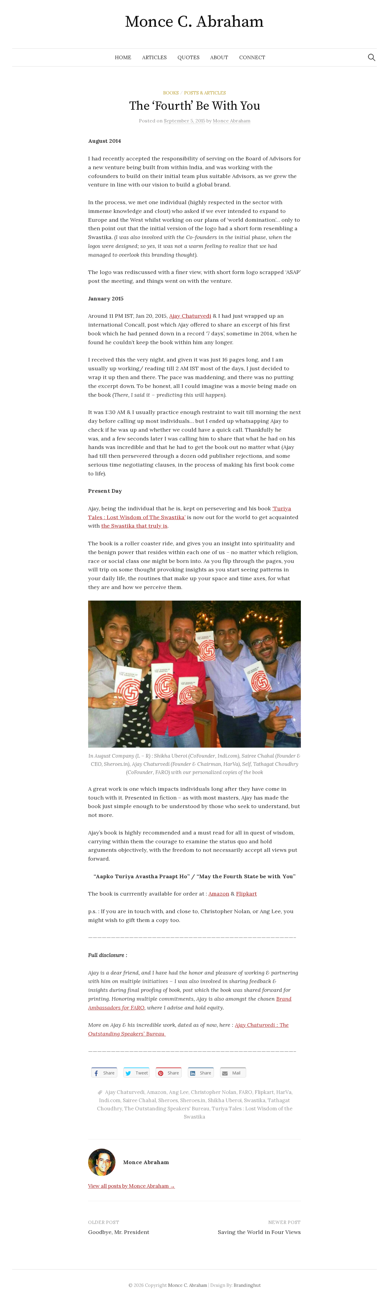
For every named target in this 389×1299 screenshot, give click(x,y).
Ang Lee (178, 1092)
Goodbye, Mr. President (118, 1232)
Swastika (254, 1100)
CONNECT (252, 57)
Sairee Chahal (139, 1100)
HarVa (283, 1092)
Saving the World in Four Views (259, 1232)
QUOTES (188, 57)
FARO (245, 1092)
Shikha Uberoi (225, 1100)
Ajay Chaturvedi (190, 315)
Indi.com (109, 1100)
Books (171, 93)
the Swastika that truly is (134, 525)
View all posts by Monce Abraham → (131, 1186)
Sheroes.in (192, 1100)
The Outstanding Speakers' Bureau (166, 1108)
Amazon (218, 893)
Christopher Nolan (213, 1092)
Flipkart (246, 893)
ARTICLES (154, 57)
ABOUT (219, 57)
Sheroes (168, 1100)
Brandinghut (247, 1285)
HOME (123, 57)
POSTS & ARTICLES (205, 93)
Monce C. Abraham (194, 22)
